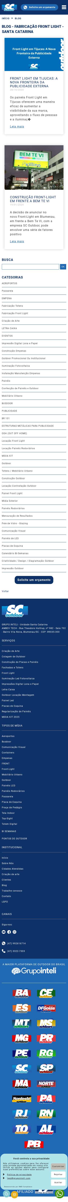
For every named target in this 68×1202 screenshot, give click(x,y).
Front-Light (8, 769)
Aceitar (58, 1182)
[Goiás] (46, 1008)
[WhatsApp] (59, 1193)
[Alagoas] (46, 1129)
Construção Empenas (14, 351)
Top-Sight (7, 818)
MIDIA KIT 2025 (11, 717)
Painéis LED (8, 785)
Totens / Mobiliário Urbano (17, 471)
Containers (8, 752)
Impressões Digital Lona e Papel (20, 684)
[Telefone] (3, 951)
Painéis (6, 381)
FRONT (6, 763)
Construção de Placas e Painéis (20, 662)
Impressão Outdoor (13, 568)
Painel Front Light (12, 493)
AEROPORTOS (9, 283)
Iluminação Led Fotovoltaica (18, 678)
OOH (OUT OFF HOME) (14, 433)
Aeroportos (8, 736)
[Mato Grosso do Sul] (46, 1023)
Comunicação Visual (14, 531)
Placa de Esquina (12, 802)
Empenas (7, 758)
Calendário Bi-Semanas (15, 553)
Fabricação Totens (12, 306)
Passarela (7, 291)
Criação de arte (10, 874)
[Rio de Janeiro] (21, 1114)
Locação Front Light (13, 441)
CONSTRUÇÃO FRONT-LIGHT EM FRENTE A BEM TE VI (33, 199)
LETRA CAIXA (9, 328)
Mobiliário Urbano (12, 396)
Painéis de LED (10, 538)
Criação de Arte (11, 321)
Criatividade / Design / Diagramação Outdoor (28, 561)
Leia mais (17, 126)
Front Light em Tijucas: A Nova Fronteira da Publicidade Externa (34, 82)
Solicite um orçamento (42, 7)
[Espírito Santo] (21, 1008)
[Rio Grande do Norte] (46, 1114)
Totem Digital (9, 824)
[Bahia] (21, 993)
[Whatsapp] (3, 943)
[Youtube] (3, 932)
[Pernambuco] (21, 1053)
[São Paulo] (46, 1068)
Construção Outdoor (13, 478)
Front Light (8, 673)
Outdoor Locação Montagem (18, 695)
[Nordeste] (21, 1099)
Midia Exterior (10, 501)
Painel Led (8, 700)
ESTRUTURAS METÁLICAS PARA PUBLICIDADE (28, 426)
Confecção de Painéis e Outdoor (20, 388)
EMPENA (7, 298)
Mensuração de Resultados (17, 516)
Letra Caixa (8, 689)
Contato (6, 896)
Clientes (6, 880)
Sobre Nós (8, 863)
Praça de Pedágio (12, 807)
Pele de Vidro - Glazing (15, 523)
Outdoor (6, 463)
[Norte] (46, 1083)
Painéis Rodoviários (13, 508)
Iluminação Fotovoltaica (16, 366)
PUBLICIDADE (9, 411)
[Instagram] (14, 932)
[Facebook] (9, 932)
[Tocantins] (21, 1129)
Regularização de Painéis (16, 711)
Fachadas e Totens (12, 667)
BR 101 (6, 418)
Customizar (58, 1166)
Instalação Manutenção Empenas (21, 373)
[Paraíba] (34, 1144)
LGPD (5, 901)
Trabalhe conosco (12, 891)
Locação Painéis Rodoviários (18, 448)
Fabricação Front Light (15, 313)
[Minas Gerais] (21, 1038)
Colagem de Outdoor (13, 656)
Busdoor (6, 741)
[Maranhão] (21, 1083)
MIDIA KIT (7, 456)
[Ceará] (46, 993)
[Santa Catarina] (21, 1068)
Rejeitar (58, 1174)
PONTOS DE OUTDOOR (14, 838)
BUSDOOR (7, 403)
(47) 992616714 (16, 943)
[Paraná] (46, 1038)
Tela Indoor (8, 813)
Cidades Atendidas (12, 869)
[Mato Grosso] (21, 1023)
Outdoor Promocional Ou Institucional (24, 358)
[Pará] (46, 1099)
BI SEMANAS (9, 831)
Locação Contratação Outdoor (19, 486)
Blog (18, 18)
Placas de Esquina (12, 546)
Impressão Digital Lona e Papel (20, 343)
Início (5, 18)
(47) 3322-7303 (16, 951)
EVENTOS (7, 336)
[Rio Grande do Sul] (46, 1053)
